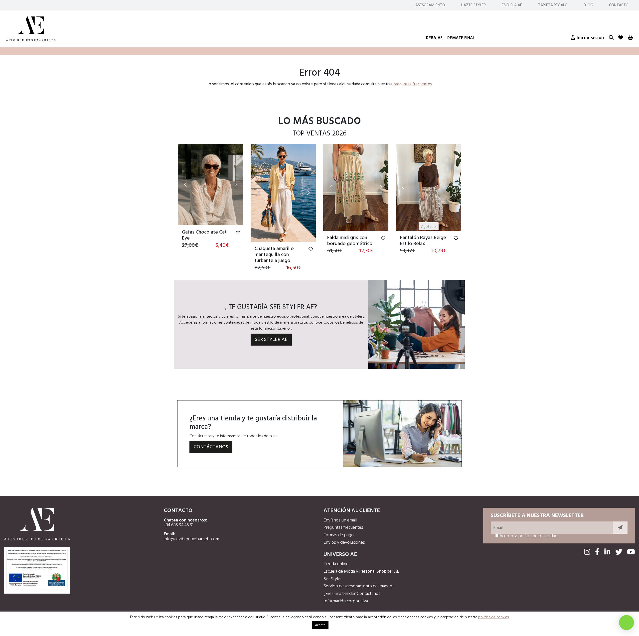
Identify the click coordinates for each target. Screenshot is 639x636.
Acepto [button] (320, 625)
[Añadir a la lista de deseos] (238, 233)
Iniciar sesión (589, 38)
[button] (185, 184)
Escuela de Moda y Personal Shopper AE (361, 571)
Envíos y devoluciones (344, 542)
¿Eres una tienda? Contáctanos (351, 593)
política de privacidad (537, 536)
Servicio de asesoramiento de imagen (357, 586)
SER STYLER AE (271, 340)
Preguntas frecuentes (343, 527)
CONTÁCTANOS (211, 447)
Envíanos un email (340, 520)
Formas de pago (338, 535)
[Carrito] (630, 38)
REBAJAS (434, 38)
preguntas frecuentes (412, 84)
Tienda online (335, 564)
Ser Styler (332, 579)
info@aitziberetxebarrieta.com (191, 539)
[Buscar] (611, 38)
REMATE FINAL (461, 38)
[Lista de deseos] (620, 38)
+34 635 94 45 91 (178, 525)
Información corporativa (345, 601)
